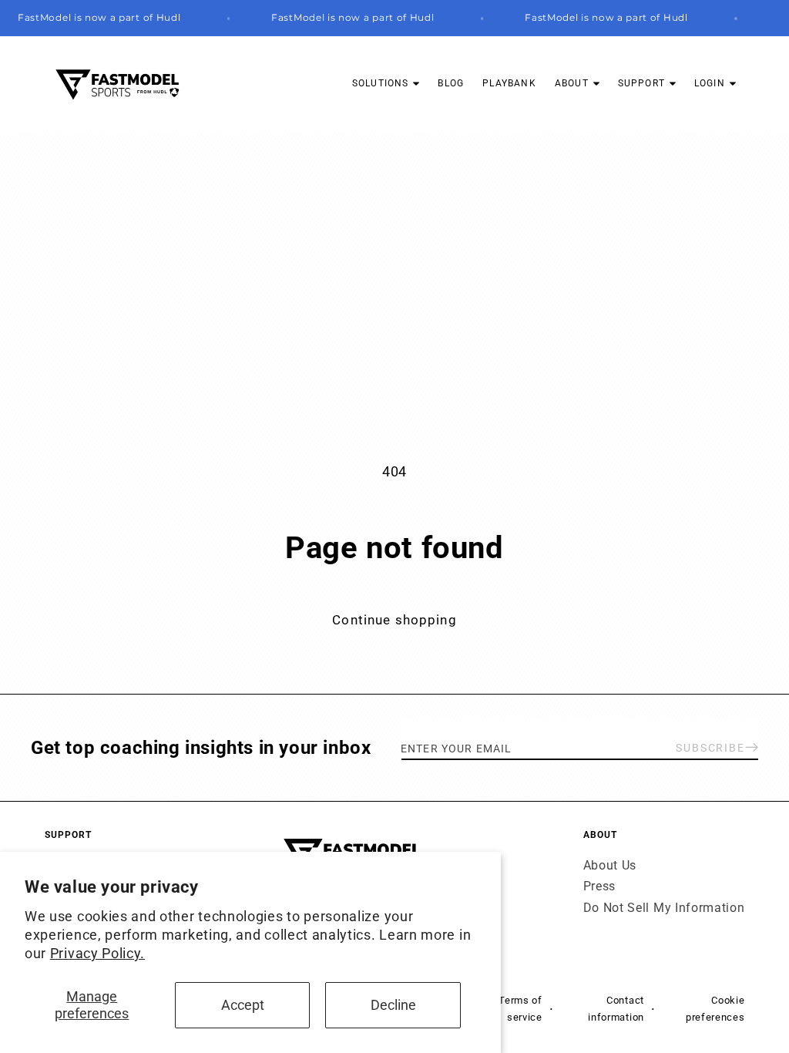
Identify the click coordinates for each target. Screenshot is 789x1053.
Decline (393, 1005)
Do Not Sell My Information (664, 907)
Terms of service (520, 1008)
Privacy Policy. (97, 953)
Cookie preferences (715, 1008)
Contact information (616, 1008)
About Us (610, 865)
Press (599, 886)
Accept (242, 1005)
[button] (386, 83)
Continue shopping (394, 619)
